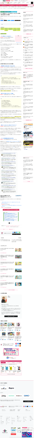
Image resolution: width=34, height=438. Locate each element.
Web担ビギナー (11, 2)
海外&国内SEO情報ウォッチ (10, 8)
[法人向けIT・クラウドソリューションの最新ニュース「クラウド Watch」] (13, 430)
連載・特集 (19, 2)
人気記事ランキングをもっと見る (28, 68)
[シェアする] (13, 232)
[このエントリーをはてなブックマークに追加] (16, 232)
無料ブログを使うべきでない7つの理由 (7, 93)
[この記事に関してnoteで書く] (18, 232)
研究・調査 (26, 0)
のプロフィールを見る (11, 316)
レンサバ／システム (13, 421)
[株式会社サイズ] (19, 396)
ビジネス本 (8, 362)
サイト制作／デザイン (13, 418)
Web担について (23, 2)
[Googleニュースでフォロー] (30, 406)
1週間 (28, 39)
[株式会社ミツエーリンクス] (3, 388)
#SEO (8, 226)
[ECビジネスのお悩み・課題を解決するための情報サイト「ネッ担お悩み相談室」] (13, 434)
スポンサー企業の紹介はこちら (28, 401)
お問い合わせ (19, 409)
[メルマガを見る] (24, 406)
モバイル (12, 422)
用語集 (30, 420)
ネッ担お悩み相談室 (10, 345)
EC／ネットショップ (8, 422)
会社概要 (18, 410)
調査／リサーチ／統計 (8, 420)
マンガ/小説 (24, 419)
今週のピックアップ (2, 29)
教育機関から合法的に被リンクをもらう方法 (8, 65)
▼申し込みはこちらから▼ (24, 431)
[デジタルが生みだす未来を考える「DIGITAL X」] (19, 432)
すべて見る (29, 181)
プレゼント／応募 (31, 419)
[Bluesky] (29, 406)
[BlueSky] (16, 346)
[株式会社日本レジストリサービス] (3, 396)
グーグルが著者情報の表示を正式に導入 (7, 138)
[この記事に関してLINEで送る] (19, 232)
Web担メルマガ (15, 2)
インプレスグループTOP (28, 410)
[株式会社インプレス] (4, 431)
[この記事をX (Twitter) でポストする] (14, 232)
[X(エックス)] (20, 343)
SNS (1, 418)
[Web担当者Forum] (3, 406)
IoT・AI (22, 0)
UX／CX (7, 421)
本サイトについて (3, 409)
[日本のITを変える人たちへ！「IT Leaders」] (19, 430)
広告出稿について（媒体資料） (12, 409)
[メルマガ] (16, 343)
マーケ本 (3, 362)
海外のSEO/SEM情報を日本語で (15, 29)
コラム (18, 419)
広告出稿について (27, 2)
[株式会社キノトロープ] (11, 396)
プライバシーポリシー (4, 410)
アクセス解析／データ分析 (8, 418)
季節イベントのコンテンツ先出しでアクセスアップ (8, 125)
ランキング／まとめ (19, 421)
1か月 (31, 39)
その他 (24, 421)
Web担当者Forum (3, 3)
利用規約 (26, 409)
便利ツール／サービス (19, 420)
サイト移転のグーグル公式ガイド (6, 36)
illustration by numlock (19, 42)
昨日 (24, 39)
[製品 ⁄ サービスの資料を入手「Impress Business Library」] (13, 432)
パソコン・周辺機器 (19, 362)
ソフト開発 (21, 0)
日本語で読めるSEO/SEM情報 (6, 29)
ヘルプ (14, 147)
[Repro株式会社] (11, 388)
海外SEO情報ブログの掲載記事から (10, 29)
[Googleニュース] (18, 346)
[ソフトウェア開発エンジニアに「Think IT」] (19, 428)
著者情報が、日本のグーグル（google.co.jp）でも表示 (13, 141)
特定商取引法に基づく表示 (12, 410)
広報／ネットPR (2, 422)
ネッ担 (7, 345)
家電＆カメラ (13, 362)
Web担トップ (1, 8)
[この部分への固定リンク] (0, 36)
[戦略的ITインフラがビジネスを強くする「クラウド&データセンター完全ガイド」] (13, 428)
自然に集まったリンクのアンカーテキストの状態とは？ (12, 209)
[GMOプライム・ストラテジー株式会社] (26, 396)
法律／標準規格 (2, 421)
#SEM (7, 226)
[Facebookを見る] (25, 406)
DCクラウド (24, 0)
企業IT (19, 0)
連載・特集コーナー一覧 (5, 8)
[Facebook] (18, 343)
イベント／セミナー (25, 420)
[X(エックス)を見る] (27, 406)
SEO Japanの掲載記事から (18, 29)
